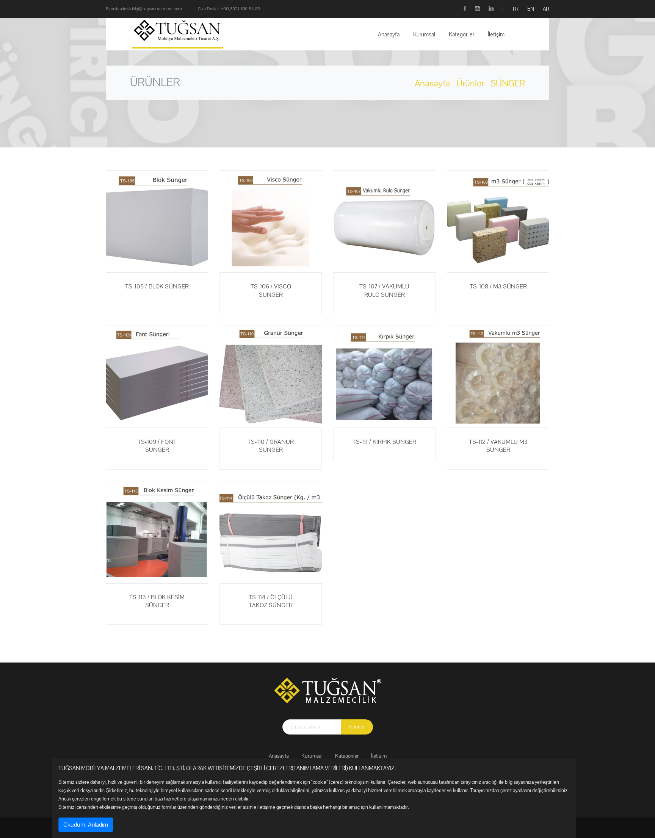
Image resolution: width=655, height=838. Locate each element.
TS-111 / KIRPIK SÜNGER (384, 442)
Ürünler (470, 83)
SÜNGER (507, 83)
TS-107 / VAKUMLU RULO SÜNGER (384, 290)
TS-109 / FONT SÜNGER (157, 446)
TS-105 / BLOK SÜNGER (157, 286)
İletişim (496, 34)
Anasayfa (389, 34)
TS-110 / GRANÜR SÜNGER (271, 446)
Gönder (357, 727)
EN (531, 8)
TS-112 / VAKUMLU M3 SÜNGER (498, 446)
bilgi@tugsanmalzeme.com (157, 9)
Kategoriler (461, 34)
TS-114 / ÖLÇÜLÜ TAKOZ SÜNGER (271, 601)
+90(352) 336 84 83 (240, 9)
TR (516, 8)
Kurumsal (424, 34)
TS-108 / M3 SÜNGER (498, 286)
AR (546, 8)
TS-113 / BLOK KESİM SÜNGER (157, 601)
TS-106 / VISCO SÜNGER (271, 290)
